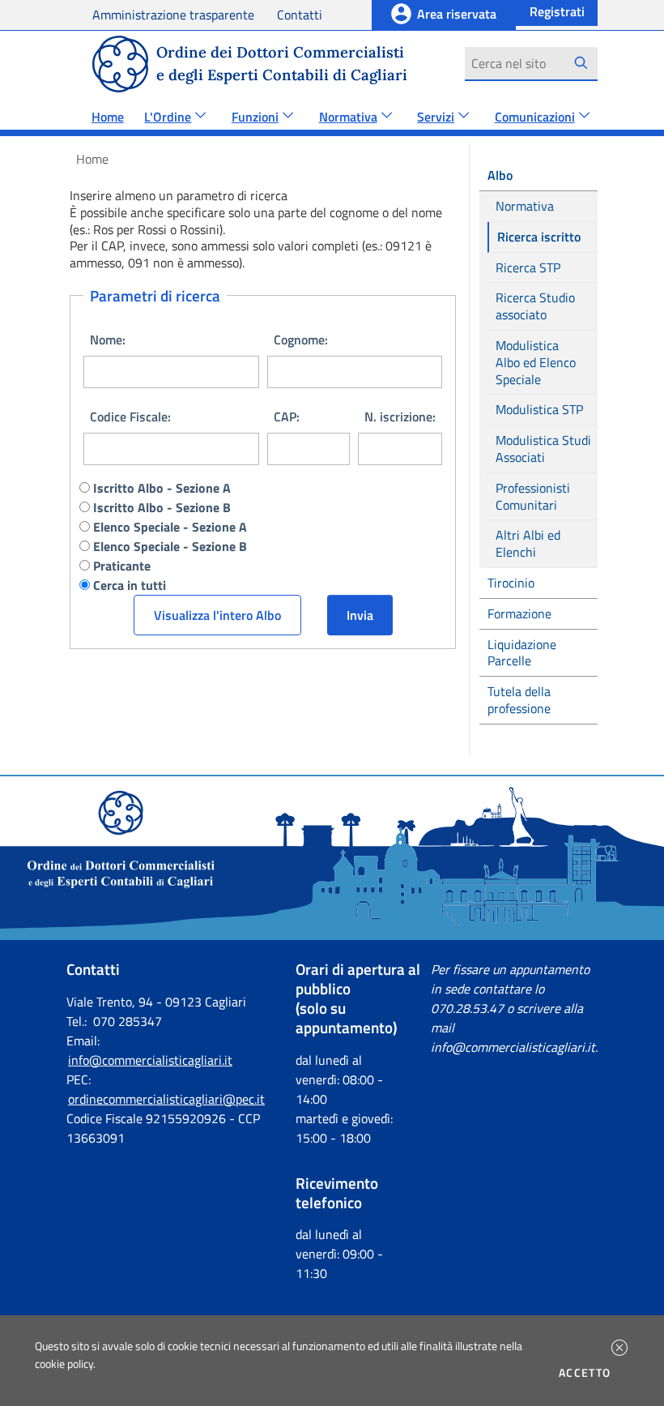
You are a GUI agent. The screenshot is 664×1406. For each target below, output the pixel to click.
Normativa (525, 206)
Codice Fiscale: (130, 416)
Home (108, 116)
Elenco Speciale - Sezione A (170, 526)
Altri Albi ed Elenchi (528, 543)
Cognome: (301, 339)
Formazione (519, 613)
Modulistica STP (539, 409)
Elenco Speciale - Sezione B (170, 546)
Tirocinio (510, 582)
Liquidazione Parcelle (521, 653)
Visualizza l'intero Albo (217, 615)
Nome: (108, 339)
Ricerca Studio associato (535, 306)
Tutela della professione (519, 700)
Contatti (299, 14)
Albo (501, 175)
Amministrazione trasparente (173, 14)
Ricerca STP (528, 267)
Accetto (587, 1373)
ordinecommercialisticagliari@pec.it (166, 1099)
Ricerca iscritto (540, 236)
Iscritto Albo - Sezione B (162, 507)
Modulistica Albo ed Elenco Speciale (536, 362)
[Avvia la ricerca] (581, 63)
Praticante (122, 565)
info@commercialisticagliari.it (150, 1060)
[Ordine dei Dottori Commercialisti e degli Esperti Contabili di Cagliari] (332, 935)
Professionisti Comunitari (533, 496)
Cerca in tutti (129, 585)
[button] (619, 1347)
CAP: (287, 416)
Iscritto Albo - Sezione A (162, 488)
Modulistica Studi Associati (543, 448)
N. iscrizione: (400, 416)
